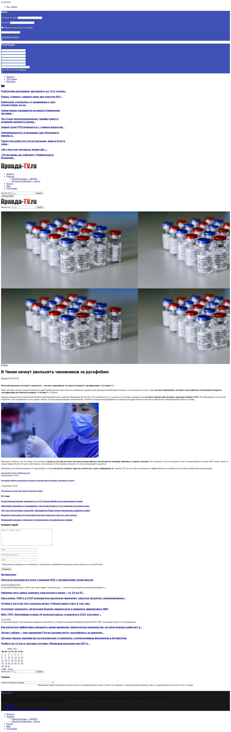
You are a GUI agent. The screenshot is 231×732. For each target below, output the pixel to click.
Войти (23, 70)
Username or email (9, 17)
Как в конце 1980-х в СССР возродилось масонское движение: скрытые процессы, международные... (63, 598)
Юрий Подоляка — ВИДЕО (24, 179)
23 (6, 663)
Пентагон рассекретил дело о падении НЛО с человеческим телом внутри (47, 579)
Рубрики (5, 682)
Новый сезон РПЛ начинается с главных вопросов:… (33, 127)
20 (19, 660)
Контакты (10, 81)
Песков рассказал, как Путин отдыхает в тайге (22, 491)
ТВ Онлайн (11, 79)
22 (2, 663)
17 (9, 660)
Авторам (10, 707)
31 (9, 666)
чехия (27, 473)
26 (15, 663)
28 (22, 663)
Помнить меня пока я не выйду (18, 27)
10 (9, 657)
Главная (10, 705)
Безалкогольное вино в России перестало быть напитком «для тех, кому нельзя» (39, 515)
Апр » (11, 669)
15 (2, 660)
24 (9, 663)
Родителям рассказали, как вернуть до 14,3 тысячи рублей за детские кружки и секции (42, 501)
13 (19, 657)
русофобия (20, 473)
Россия (9, 183)
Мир (8, 186)
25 (12, 663)
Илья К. (4, 378)
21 (22, 660)
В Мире (4, 365)
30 (6, 666)
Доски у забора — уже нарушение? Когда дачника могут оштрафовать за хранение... (52, 632)
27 (19, 663)
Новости (10, 77)
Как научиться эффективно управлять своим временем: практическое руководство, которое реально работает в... (71, 627)
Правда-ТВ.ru (6, 692)
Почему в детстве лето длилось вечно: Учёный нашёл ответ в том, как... (46, 603)
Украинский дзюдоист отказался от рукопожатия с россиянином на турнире (36, 520)
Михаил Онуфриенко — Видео (26, 181)
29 (2, 666)
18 (12, 660)
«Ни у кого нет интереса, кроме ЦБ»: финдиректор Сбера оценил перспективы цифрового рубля (45, 510)
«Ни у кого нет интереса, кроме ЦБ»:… (24, 149)
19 (15, 660)
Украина (10, 176)
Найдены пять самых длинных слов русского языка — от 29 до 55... (42, 592)
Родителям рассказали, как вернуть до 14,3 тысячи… (33, 91)
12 (15, 657)
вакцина (5, 473)
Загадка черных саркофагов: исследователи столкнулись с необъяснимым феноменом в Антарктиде (64, 638)
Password (5, 22)
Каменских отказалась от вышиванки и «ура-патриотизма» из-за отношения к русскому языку (45, 506)
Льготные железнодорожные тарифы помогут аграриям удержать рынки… (30, 120)
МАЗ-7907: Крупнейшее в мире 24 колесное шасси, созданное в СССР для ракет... (51, 614)
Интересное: (8, 574)
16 (6, 660)
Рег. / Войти (11, 7)
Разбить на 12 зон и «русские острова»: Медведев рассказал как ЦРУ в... (45, 643)
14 (22, 657)
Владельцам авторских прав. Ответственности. (28, 709)
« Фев (3, 669)
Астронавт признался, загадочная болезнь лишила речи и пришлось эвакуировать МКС (54, 609)
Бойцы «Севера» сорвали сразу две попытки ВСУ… (32, 96)
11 (12, 657)
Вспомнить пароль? (10, 37)
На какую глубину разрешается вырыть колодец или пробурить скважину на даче (37, 481)
